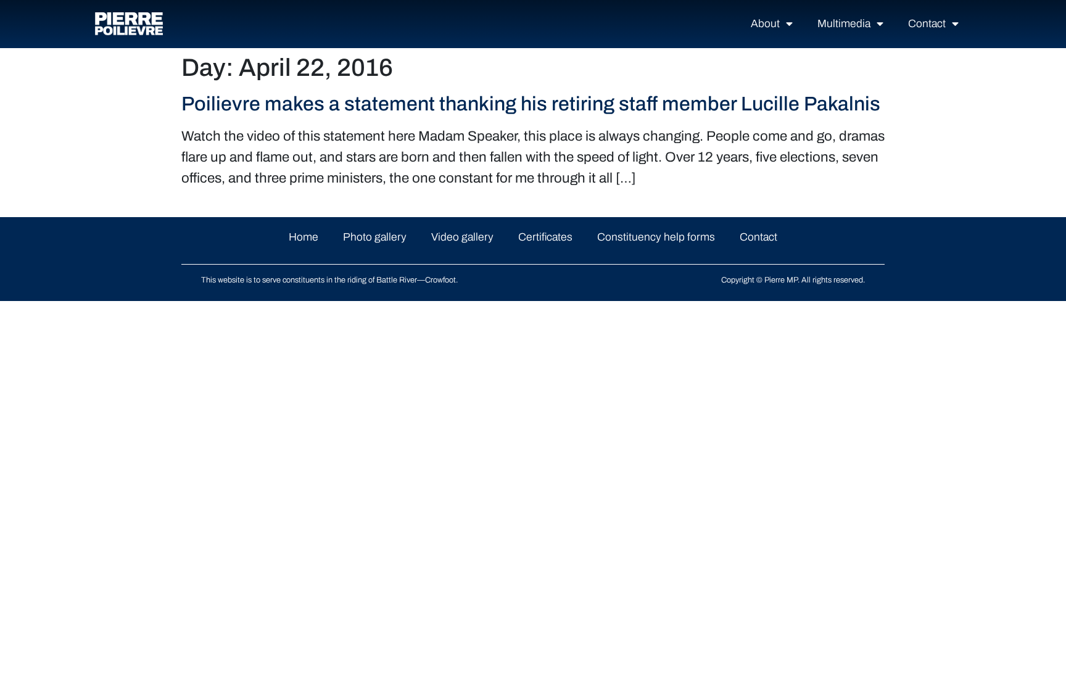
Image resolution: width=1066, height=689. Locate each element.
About (765, 24)
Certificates (545, 237)
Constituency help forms (656, 237)
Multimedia (843, 24)
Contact (927, 24)
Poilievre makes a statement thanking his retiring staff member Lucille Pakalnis (530, 104)
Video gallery (462, 237)
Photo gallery (375, 237)
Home (303, 237)
